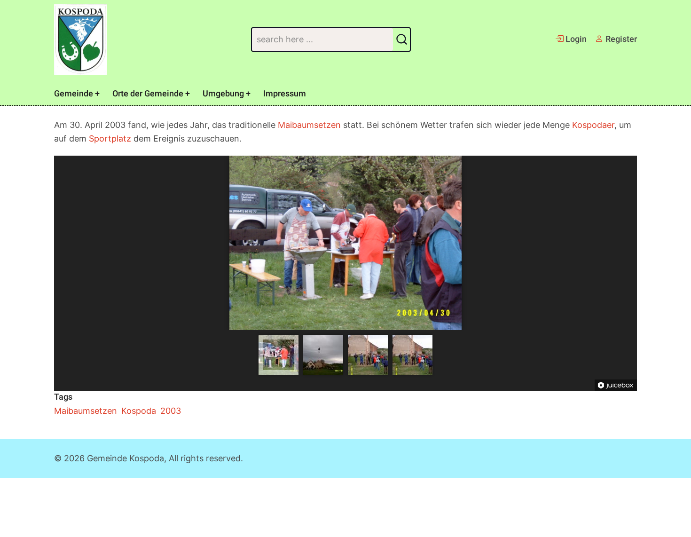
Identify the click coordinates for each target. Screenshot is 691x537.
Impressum (284, 93)
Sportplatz (110, 138)
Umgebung (223, 93)
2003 (170, 411)
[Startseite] (80, 39)
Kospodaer (593, 125)
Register (620, 39)
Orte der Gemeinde (147, 93)
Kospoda (138, 411)
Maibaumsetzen (309, 125)
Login (575, 39)
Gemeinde (73, 93)
